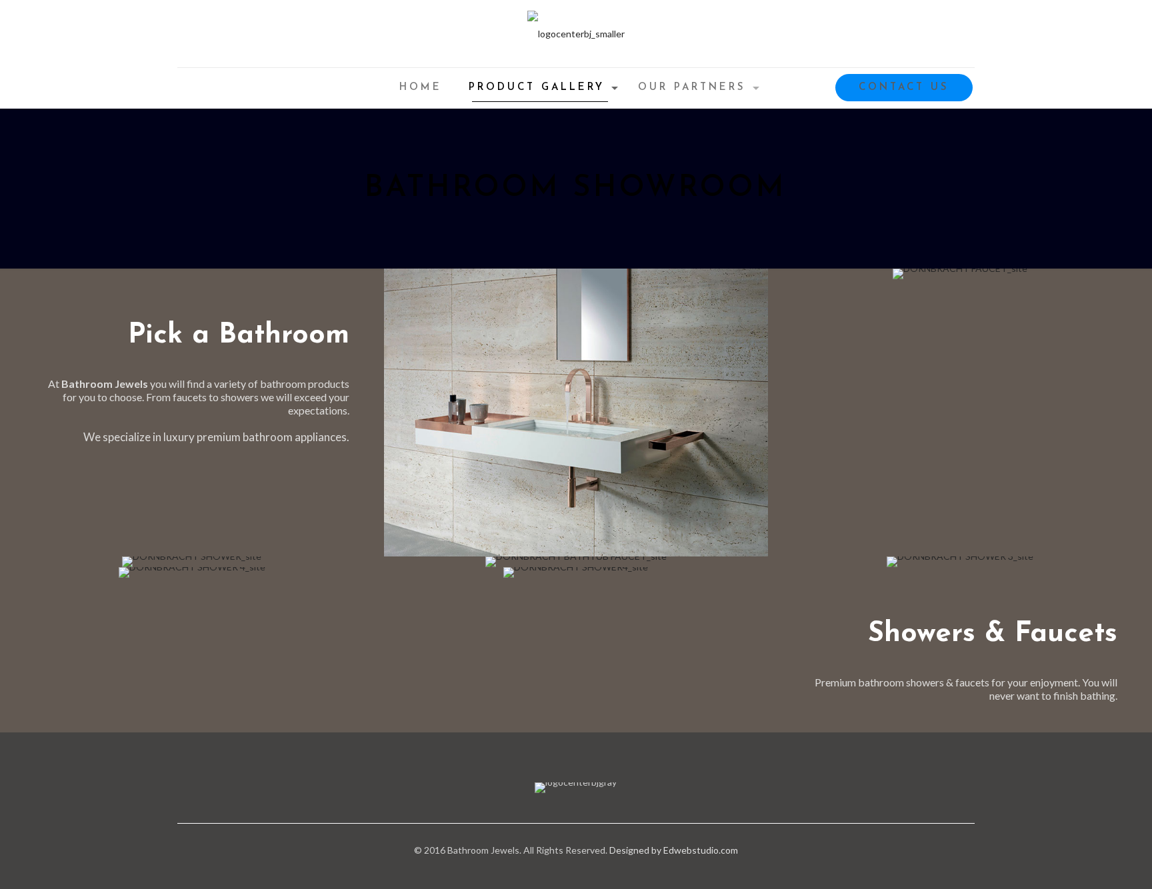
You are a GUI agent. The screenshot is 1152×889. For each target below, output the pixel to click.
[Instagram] (585, 869)
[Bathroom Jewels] (576, 33)
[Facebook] (567, 869)
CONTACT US (904, 88)
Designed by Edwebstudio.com (673, 850)
